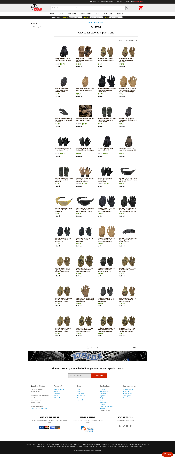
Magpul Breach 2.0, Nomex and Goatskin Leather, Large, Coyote (84, 60)
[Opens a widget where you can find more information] (167, 454)
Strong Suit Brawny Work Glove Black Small (105, 149)
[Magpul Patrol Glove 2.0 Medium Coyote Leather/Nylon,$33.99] (107, 171)
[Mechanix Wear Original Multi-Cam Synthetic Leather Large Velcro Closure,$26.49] (85, 291)
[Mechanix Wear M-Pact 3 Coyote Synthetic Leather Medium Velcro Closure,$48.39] (63, 261)
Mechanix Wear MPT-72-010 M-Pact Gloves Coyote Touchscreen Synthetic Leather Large (63, 330)
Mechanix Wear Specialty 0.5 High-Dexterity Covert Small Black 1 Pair (63, 120)
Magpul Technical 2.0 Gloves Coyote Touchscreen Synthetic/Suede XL (85, 180)
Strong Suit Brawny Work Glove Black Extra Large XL (63, 59)
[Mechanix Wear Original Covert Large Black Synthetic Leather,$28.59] (128, 112)
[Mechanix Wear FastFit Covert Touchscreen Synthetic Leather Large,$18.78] (107, 82)
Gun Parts (72, 14)
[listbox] (131, 40)
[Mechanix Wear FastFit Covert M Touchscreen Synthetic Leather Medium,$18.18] (107, 112)
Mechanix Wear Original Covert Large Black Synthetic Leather (128, 120)
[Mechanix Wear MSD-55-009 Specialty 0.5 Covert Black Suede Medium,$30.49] (107, 291)
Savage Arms (104, 391)
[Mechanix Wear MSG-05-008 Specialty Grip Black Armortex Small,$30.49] (128, 231)
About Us (57, 391)
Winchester (104, 402)
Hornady (103, 393)
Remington (103, 408)
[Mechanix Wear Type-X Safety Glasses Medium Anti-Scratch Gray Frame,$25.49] (128, 171)
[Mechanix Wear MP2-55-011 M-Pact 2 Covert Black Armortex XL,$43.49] (85, 231)
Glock (102, 400)
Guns (52, 14)
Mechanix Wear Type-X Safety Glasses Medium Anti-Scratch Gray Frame (128, 180)
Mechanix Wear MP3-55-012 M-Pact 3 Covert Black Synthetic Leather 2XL (106, 269)
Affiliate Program (59, 398)
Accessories (86, 14)
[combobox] (88, 8)
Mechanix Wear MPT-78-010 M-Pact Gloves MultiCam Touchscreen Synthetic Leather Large (127, 330)
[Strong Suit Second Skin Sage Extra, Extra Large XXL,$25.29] (128, 142)
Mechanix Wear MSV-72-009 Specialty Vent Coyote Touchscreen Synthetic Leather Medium (106, 241)
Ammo (61, 14)
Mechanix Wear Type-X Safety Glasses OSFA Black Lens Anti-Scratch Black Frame (85, 210)
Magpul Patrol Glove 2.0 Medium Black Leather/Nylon (85, 149)
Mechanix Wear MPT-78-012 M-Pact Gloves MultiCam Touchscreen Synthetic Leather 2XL (84, 270)
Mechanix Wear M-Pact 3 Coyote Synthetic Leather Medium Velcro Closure (62, 269)
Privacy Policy (127, 396)
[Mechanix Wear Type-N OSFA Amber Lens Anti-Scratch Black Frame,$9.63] (63, 201)
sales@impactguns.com (39, 408)
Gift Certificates (107, 2)
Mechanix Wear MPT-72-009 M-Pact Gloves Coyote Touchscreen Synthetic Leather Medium (63, 300)
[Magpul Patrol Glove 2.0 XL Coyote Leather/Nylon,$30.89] (63, 142)
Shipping (57, 393)
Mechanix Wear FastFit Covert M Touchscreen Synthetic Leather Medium (107, 120)
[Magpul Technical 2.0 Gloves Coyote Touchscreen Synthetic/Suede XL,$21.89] (85, 171)
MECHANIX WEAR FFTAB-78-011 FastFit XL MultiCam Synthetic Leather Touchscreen (127, 300)
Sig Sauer (103, 396)
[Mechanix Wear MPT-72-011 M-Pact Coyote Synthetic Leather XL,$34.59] (128, 261)
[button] (87, 429)
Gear (97, 14)
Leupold (102, 404)
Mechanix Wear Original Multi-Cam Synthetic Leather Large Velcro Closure (85, 299)
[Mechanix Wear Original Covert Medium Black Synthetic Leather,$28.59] (63, 82)
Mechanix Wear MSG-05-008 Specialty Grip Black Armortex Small (128, 240)
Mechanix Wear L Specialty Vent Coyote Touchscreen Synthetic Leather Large (127, 90)
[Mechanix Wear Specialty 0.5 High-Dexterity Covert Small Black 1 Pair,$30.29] (63, 112)
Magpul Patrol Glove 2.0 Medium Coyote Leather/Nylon (105, 180)
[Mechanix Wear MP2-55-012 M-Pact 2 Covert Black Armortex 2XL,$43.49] (63, 231)
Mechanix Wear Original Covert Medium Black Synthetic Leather (62, 90)
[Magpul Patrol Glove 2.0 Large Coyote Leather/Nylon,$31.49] (85, 112)
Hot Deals (108, 14)
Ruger (102, 398)
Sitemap (56, 396)
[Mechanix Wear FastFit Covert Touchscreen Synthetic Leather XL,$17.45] (63, 171)
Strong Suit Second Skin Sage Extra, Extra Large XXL (127, 149)
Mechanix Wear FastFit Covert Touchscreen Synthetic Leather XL (64, 180)
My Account (94, 2)
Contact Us (127, 398)
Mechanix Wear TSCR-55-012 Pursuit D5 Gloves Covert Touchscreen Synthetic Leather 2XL (107, 211)
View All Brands (105, 410)
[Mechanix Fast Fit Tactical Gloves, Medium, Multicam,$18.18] (107, 52)
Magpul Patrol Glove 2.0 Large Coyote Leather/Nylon (85, 119)
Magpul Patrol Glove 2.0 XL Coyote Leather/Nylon (63, 149)
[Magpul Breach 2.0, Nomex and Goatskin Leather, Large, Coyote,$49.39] (85, 52)
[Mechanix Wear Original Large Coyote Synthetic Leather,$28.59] (85, 82)
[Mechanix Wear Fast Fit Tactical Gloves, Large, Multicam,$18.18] (128, 52)
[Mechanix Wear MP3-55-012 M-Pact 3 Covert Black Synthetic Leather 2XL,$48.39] (107, 261)
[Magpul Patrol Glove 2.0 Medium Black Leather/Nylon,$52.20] (85, 142)
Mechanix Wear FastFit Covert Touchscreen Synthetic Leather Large (107, 90)
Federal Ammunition (106, 406)
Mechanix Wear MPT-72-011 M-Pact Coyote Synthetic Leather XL (127, 269)
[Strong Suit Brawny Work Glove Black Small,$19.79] (107, 142)
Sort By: (121, 40)
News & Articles (59, 389)
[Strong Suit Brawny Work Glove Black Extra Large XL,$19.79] (63, 52)
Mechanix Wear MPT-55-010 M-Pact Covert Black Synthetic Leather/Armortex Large (127, 211)
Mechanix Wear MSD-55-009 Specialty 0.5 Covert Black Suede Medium (106, 299)
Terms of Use (127, 393)
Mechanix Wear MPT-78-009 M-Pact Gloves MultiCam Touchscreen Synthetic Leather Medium (106, 330)
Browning (103, 389)
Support (120, 14)
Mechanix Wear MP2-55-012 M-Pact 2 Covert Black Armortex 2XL (63, 240)
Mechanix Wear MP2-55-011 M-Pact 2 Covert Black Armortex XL (84, 240)
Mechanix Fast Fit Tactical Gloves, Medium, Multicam (106, 59)
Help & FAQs (127, 391)
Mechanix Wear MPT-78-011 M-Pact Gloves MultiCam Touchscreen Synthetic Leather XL (84, 330)
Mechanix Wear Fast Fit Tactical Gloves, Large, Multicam (126, 60)
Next (135, 347)
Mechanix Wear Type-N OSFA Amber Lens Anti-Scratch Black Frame (63, 210)
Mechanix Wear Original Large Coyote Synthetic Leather (85, 89)
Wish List (118, 2)
